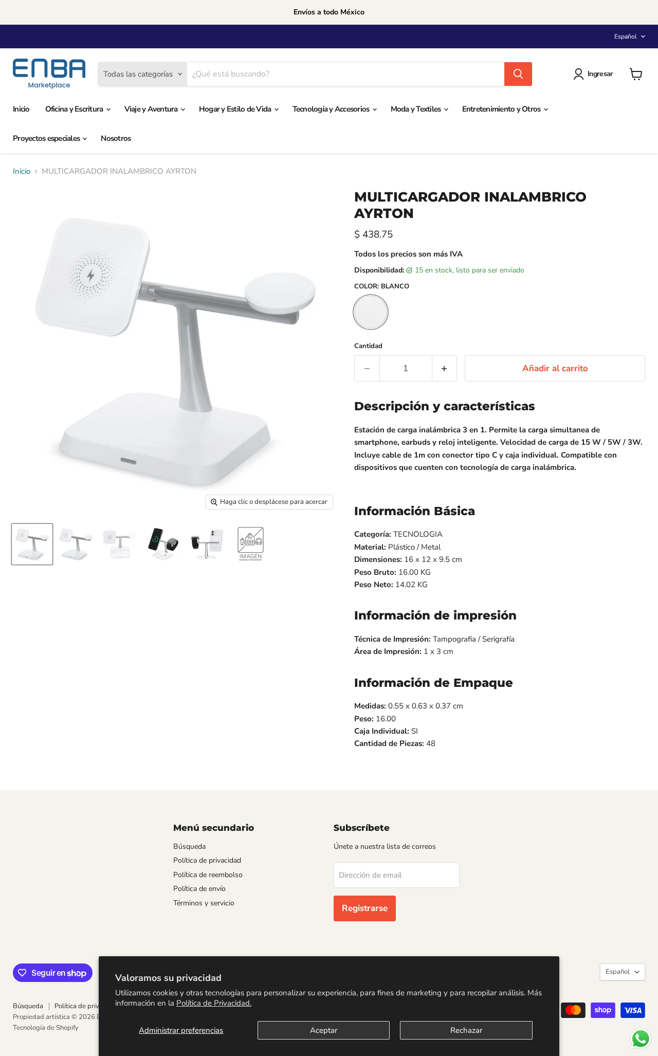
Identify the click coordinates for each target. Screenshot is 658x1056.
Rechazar (466, 1030)
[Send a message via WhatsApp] (641, 1039)
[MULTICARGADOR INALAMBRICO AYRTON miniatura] (32, 544)
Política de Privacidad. (213, 1003)
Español (625, 36)
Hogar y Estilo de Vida (236, 109)
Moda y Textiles (417, 109)
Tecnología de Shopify (46, 1027)
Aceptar (323, 1030)
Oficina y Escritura (75, 109)
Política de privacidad (207, 860)
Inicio (21, 109)
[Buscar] (518, 74)
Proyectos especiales (47, 138)
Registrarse (365, 908)
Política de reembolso (208, 875)
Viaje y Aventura (151, 109)
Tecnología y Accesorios (332, 109)
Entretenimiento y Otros (502, 109)
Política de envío (199, 889)
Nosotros (116, 138)
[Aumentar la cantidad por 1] (445, 368)
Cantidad (368, 346)
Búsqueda (189, 846)
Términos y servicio (203, 903)
